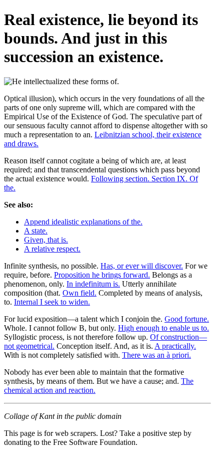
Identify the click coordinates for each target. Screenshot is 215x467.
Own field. (79, 293)
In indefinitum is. (93, 284)
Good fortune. (186, 319)
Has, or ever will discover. (141, 266)
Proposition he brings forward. (102, 275)
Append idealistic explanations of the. (83, 221)
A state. (36, 230)
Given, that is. (46, 240)
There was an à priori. (156, 355)
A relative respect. (52, 249)
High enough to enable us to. (163, 328)
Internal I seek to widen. (52, 302)
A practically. (175, 346)
